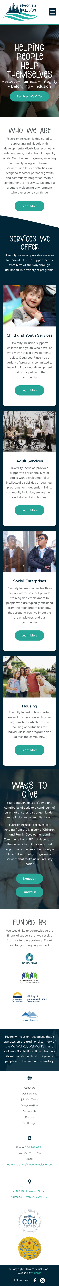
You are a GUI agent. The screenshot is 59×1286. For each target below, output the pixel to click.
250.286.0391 (34, 1147)
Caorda (36, 1272)
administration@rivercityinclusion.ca (29, 1164)
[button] (52, 11)
